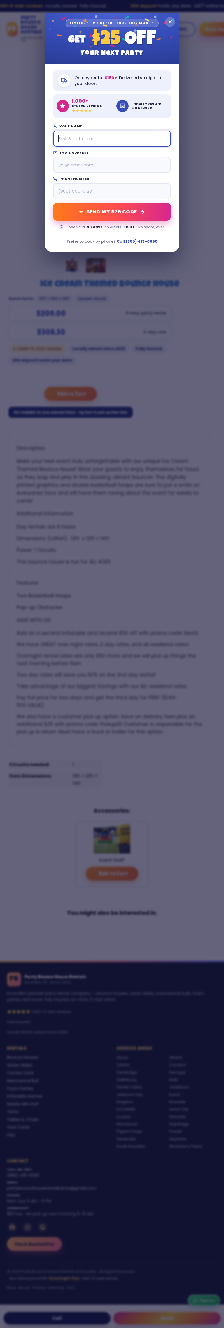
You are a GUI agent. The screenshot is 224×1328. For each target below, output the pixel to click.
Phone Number (75, 178)
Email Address (74, 152)
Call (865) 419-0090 (137, 264)
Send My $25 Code (112, 234)
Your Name (71, 126)
